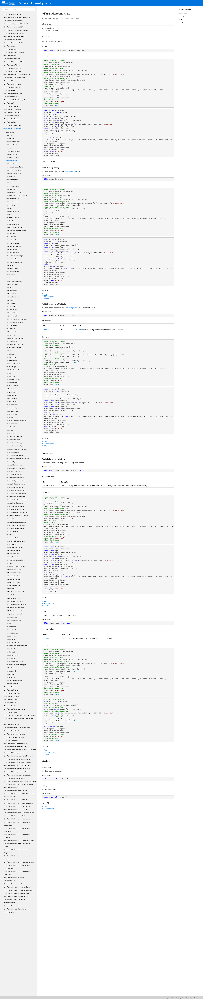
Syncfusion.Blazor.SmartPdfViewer (15, 43)
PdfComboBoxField (12, 325)
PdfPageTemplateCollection (14, 547)
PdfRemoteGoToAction (13, 585)
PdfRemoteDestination (13, 582)
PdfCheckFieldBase (12, 313)
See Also (181, 23)
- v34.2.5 (47, 3)
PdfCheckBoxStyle (11, 310)
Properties (182, 17)
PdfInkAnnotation (11, 395)
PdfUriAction (10, 674)
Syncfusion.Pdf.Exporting (12, 112)
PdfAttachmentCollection (14, 281)
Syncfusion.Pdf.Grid (10, 122)
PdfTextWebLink (11, 671)
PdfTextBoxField (11, 658)
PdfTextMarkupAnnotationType (16, 665)
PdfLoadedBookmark (12, 452)
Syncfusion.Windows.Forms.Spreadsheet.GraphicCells (17, 851)
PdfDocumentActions (12, 335)
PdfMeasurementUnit (12, 531)
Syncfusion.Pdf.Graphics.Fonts (13, 119)
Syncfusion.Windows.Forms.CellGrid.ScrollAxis (18, 803)
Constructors (183, 14)
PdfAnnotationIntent (12, 253)
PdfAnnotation (10, 233)
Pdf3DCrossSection (12, 164)
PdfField (8, 351)
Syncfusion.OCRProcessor (12, 87)
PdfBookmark (10, 287)
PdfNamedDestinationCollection (16, 541)
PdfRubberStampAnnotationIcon (16, 611)
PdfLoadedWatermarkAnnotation (16, 522)
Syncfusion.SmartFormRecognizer (14, 734)
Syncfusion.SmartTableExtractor (14, 737)
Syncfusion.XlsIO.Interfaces (12, 906)
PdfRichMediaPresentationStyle (16, 604)
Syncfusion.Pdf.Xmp (10, 706)
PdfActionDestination (12, 224)
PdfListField (9, 430)
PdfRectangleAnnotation (13, 576)
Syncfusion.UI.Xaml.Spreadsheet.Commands (18, 759)
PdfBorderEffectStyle (12, 297)
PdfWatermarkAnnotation (14, 680)
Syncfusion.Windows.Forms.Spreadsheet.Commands (17, 829)
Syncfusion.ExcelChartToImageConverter (17, 74)
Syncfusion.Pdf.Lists (10, 687)
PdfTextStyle (10, 668)
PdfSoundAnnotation (12, 630)
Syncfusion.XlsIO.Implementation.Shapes (17, 893)
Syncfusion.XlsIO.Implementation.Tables (16, 896)
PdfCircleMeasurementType (14, 322)
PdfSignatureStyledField (13, 620)
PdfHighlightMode (11, 392)
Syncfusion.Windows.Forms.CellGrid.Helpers (18, 800)
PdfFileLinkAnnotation (13, 363)
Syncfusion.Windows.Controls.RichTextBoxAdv (18, 784)
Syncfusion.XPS (9, 912)
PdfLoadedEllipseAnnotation (15, 462)
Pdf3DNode (9, 183)
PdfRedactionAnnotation (13, 579)
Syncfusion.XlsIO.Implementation (14, 884)
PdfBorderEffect (11, 294)
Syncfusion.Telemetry (11, 740)
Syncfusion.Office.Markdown (13, 93)
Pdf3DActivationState (12, 145)
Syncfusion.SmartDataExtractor (14, 731)
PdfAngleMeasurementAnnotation (16, 230)
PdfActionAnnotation (12, 218)
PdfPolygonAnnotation (13, 550)
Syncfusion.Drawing (10, 55)
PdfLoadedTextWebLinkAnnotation (17, 516)
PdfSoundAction (11, 627)
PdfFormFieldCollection (13, 379)
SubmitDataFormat (12, 684)
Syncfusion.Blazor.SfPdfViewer (13, 40)
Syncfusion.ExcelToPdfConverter (14, 78)
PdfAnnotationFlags (12, 249)
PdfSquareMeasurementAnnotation (17, 646)
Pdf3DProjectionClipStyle (13, 192)
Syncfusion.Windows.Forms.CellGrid (15, 791)
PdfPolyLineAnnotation (13, 554)
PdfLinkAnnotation (12, 424)
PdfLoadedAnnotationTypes (14, 446)
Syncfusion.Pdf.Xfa (10, 703)
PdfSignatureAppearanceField (15, 614)
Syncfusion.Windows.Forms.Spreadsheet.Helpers (17, 857)
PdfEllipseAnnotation (12, 341)
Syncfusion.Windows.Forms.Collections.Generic (19, 813)
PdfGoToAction (10, 389)
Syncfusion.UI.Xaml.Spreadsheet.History (16, 772)
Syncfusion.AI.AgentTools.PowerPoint (16, 30)
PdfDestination (10, 329)
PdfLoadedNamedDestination (15, 478)
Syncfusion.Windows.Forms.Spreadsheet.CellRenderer (17, 823)
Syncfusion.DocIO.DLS (11, 49)
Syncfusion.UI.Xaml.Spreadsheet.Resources (17, 775)
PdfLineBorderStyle (12, 408)
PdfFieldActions (10, 354)
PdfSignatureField (11, 617)
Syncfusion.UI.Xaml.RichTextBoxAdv (15, 743)
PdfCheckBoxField (11, 306)
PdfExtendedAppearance (13, 348)
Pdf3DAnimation (11, 148)
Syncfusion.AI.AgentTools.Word (14, 33)
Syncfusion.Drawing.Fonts (12, 59)
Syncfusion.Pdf (8, 103)
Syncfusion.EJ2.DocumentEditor (14, 62)
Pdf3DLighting (10, 176)
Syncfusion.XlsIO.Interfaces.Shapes (15, 909)
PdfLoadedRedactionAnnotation (16, 493)
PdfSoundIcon (10, 639)
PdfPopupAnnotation (12, 557)
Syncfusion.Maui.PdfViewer (12, 84)
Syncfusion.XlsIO (9, 881)
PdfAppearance (10, 265)
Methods (181, 20)
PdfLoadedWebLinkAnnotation (15, 525)
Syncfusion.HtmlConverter (12, 81)
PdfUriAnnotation (11, 677)
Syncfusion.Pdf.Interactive (12, 128)
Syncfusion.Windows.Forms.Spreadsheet (17, 819)
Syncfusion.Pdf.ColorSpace (12, 109)
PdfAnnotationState (12, 259)
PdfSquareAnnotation (12, 642)
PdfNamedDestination (13, 538)
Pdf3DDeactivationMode (13, 170)
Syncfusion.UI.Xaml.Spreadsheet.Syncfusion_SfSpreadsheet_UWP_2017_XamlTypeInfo (20, 779)
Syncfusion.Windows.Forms (12, 787)
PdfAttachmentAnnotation (14, 278)
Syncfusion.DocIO (9, 46)
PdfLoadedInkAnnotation (14, 471)
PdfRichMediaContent (13, 598)
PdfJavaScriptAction (12, 398)
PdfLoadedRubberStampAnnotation (17, 500)
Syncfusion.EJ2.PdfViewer (12, 65)
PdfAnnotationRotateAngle (14, 256)
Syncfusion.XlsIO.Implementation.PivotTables (18, 890)
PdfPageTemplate (11, 544)
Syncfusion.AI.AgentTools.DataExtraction (17, 17)
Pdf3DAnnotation (11, 154)
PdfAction (9, 214)
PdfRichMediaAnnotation (14, 595)
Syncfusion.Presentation (11, 724)
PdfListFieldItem (11, 433)
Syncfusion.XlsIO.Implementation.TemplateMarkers (14, 901)
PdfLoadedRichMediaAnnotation (16, 497)
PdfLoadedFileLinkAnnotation (15, 465)
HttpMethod (10, 132)
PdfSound (9, 623)
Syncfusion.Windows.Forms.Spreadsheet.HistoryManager (17, 866)
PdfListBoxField (10, 427)
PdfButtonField (10, 303)
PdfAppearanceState (12, 272)
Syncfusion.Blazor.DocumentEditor (15, 36)
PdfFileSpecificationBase (13, 370)
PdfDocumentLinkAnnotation (15, 338)
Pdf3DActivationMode (13, 142)
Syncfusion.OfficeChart (11, 97)
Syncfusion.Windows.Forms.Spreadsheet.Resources (17, 872)
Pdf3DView (9, 208)
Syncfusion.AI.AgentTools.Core (13, 14)
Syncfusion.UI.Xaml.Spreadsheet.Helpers (17, 769)
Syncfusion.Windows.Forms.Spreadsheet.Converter (17, 835)
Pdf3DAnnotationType (13, 157)
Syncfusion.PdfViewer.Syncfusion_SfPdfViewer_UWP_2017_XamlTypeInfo (20, 713)
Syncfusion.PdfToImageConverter (14, 709)
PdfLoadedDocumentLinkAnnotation (17, 459)
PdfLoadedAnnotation (13, 440)
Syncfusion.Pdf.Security (11, 696)
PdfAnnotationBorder (12, 243)
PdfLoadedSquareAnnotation (15, 506)
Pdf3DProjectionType (12, 199)
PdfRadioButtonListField (13, 570)
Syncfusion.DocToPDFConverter (14, 52)
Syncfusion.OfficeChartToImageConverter (17, 100)
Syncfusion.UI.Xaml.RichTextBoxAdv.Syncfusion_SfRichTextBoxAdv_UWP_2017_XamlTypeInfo (22, 748)
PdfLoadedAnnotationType (14, 443)
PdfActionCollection (12, 221)
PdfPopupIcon (10, 563)
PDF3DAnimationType (13, 151)
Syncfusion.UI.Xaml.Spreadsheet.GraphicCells (18, 765)
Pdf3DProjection (11, 189)
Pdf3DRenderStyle (11, 205)
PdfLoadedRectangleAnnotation (16, 490)
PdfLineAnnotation (12, 405)
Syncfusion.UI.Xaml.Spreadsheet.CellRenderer (18, 756)
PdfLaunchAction (11, 401)
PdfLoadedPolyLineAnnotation (15, 484)
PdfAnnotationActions (13, 240)
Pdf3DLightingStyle (12, 180)
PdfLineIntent (10, 417)
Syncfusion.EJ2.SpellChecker (12, 68)
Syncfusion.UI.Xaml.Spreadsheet (14, 753)
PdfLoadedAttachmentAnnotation (16, 449)
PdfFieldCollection (11, 357)
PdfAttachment (10, 275)
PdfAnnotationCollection (13, 246)
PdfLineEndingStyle (12, 414)
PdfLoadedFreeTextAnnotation (15, 468)
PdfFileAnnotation (11, 360)
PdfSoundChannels (12, 633)
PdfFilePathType (11, 367)
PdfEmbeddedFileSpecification (15, 344)
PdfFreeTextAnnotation (13, 386)
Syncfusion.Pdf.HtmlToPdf (12, 125)
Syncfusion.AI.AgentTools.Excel (13, 21)
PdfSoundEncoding (12, 636)
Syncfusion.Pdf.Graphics (11, 116)
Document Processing (30, 3)
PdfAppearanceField (12, 268)
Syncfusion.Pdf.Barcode (11, 106)
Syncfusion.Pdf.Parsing (11, 690)
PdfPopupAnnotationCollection (15, 560)
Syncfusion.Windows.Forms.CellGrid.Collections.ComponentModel (19, 795)
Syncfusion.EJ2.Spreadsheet (12, 71)
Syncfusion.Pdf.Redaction (12, 693)
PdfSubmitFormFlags (12, 655)
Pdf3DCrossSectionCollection (15, 167)
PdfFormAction (10, 376)
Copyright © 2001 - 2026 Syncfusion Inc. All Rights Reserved (182, 998)
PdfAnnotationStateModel (14, 262)
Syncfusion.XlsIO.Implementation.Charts (17, 887)
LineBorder (9, 135)
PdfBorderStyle (10, 300)
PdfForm (8, 373)
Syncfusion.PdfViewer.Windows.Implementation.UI (19, 719)
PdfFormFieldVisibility (12, 382)
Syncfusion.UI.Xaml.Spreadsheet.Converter (17, 762)
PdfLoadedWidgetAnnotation (15, 528)
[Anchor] (40, 161)
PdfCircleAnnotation (12, 316)
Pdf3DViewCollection (12, 211)
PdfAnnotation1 (11, 237)
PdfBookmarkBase (11, 291)
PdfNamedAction (11, 535)
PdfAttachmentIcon (12, 284)
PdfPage (44, 294)
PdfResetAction (10, 589)
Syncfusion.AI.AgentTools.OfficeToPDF (16, 24)
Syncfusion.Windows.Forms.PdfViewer (16, 816)
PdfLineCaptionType (12, 411)
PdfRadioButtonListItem (13, 573)
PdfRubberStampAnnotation (15, 608)
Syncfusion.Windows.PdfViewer (14, 877)
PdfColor (46, 330)
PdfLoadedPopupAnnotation (15, 487)
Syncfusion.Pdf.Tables (11, 699)
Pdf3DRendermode (12, 202)
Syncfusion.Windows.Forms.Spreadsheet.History (19, 862)
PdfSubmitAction (11, 652)
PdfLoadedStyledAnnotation (15, 509)
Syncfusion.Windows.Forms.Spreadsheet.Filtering (17, 845)
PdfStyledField (10, 649)
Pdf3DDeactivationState (13, 173)
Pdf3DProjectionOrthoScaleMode (16, 195)
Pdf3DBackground (11, 161)
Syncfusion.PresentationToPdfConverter (16, 728)
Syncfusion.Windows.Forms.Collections (16, 809)
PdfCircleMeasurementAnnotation (16, 319)
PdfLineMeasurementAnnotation (16, 421)
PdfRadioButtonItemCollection (15, 566)
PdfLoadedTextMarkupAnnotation (16, 512)
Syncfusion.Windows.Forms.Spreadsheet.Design (19, 840)
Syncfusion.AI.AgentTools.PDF (13, 27)
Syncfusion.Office (9, 90)
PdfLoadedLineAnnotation (14, 474)
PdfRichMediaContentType (14, 601)
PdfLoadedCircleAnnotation (14, 455)
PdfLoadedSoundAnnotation (15, 503)
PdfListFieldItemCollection (14, 436)
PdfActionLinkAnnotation (14, 227)
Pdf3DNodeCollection (12, 186)
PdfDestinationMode (12, 332)
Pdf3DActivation (11, 138)
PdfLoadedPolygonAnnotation (15, 481)
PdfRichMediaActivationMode (15, 592)
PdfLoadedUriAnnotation (14, 519)
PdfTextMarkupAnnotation (14, 661)
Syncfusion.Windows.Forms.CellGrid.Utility (17, 806)
